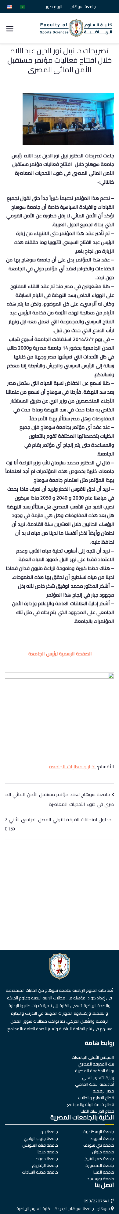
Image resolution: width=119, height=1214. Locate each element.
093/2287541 (97, 1201)
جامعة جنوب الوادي (41, 1138)
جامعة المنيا (103, 1172)
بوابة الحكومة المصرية (94, 1071)
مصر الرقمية (103, 1091)
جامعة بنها (49, 1132)
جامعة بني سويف (98, 1145)
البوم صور (54, 6)
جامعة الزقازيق (45, 1165)
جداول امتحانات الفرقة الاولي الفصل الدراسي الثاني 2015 (58, 824)
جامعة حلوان (103, 1152)
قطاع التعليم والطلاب (96, 1098)
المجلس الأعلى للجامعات (93, 1057)
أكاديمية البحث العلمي (94, 1084)
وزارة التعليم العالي (98, 1077)
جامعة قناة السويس (40, 1145)
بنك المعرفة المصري (96, 1064)
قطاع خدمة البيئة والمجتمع (90, 1104)
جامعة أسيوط (102, 1138)
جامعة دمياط (47, 1158)
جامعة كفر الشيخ (99, 1158)
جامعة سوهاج (83, 6)
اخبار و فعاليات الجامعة (72, 766)
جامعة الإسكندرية (98, 1132)
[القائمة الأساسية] (10, 28)
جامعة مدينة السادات (40, 1172)
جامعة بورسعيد (100, 1179)
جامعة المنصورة (99, 1165)
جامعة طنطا (48, 1152)
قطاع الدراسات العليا (97, 1111)
